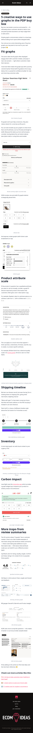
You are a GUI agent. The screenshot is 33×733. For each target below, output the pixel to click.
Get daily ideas (16, 701)
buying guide (11, 353)
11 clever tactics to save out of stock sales (15, 683)
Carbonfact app (17, 484)
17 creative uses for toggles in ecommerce (15, 686)
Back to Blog (6, 10)
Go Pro (16, 704)
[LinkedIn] (16, 697)
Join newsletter (16, 708)
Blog (16, 706)
